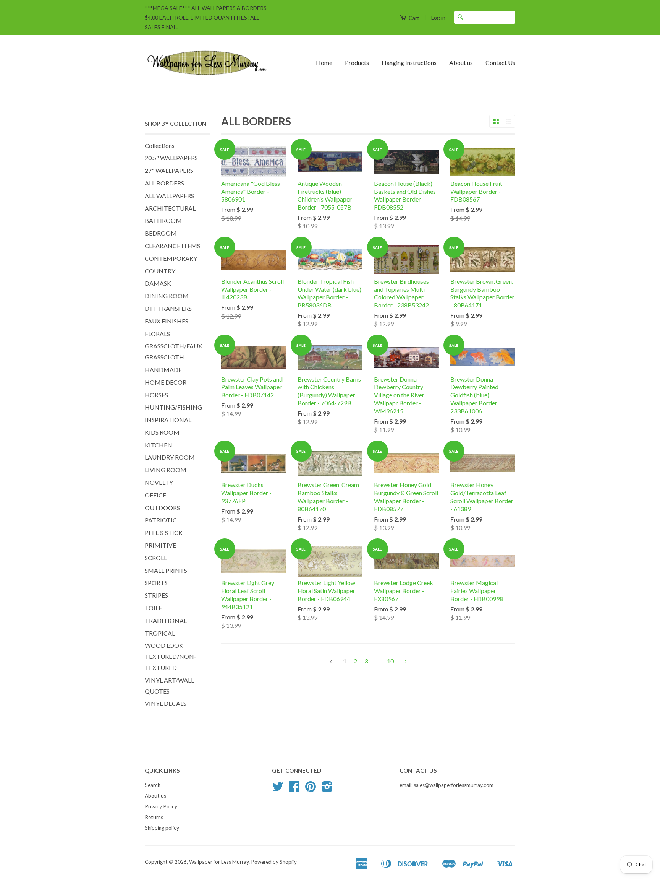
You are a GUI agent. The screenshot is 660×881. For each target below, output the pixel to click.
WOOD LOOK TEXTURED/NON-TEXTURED (170, 656)
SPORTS (156, 582)
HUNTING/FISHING (173, 407)
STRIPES (156, 595)
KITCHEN (158, 445)
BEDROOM (161, 233)
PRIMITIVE (160, 545)
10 (390, 661)
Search (152, 785)
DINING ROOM (167, 295)
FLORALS (157, 333)
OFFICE (155, 495)
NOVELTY (159, 482)
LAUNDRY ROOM (170, 457)
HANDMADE (163, 369)
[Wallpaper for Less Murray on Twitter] (277, 789)
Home (324, 62)
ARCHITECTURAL (170, 208)
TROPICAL (160, 633)
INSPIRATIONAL (168, 419)
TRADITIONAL (166, 620)
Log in (438, 17)
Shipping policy (162, 828)
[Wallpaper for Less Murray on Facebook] (294, 789)
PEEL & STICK (164, 532)
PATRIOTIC (161, 519)
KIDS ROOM (162, 432)
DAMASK (158, 283)
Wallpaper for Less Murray (219, 862)
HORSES (156, 394)
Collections (160, 145)
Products (357, 62)
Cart (413, 18)
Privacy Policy (161, 806)
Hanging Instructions (409, 62)
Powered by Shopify (274, 862)
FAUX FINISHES (166, 321)
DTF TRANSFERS (168, 308)
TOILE (153, 607)
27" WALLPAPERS (169, 170)
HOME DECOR (165, 382)
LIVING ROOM (165, 469)
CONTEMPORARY (171, 258)
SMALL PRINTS (166, 570)
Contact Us (500, 62)
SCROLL (156, 557)
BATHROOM (163, 220)
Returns (154, 817)
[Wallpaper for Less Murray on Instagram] (327, 789)
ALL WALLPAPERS (169, 195)
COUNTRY (160, 271)
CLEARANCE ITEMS (172, 245)
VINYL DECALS (165, 703)
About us (461, 62)
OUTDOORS (162, 507)
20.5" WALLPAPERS (171, 157)
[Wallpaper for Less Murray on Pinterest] (310, 789)
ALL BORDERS (164, 183)
